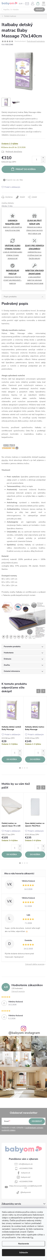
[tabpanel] (12, 730)
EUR (20, 4)
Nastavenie (23, 1243)
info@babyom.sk (26, 1164)
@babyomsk (25, 1192)
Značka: (8, 203)
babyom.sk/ (25, 1177)
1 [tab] (20, 768)
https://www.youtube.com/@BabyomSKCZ (25, 1187)
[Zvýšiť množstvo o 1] (43, 158)
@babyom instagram (24, 1033)
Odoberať (37, 1121)
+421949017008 (25, 1168)
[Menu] (43, 3)
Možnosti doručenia (14, 151)
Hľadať (39, 9)
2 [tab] (22, 768)
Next (43, 691)
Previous (38, 691)
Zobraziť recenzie (18, 991)
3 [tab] (24, 768)
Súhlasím (23, 1252)
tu (32, 1237)
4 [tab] (27, 768)
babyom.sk (25, 1173)
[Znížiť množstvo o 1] (43, 161)
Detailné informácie (17, 135)
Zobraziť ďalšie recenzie (34, 964)
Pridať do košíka (26, 169)
